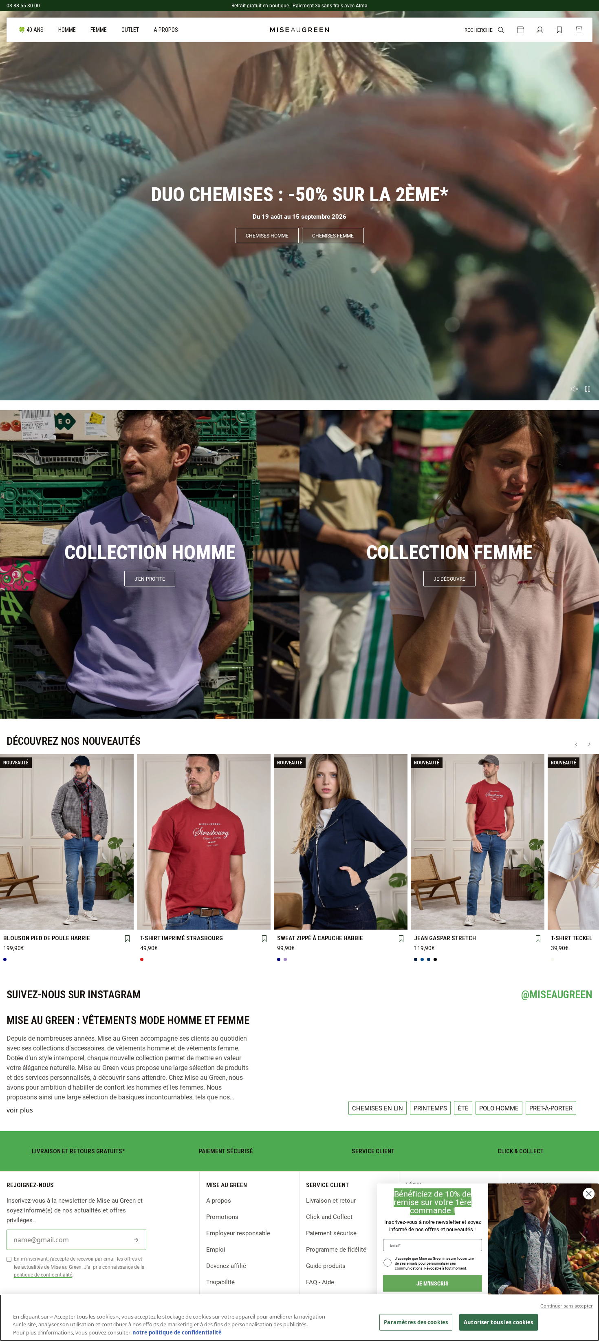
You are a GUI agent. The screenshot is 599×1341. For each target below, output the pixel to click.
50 (451, 920)
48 (426, 920)
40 (451, 907)
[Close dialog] (589, 1194)
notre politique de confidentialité (177, 1332)
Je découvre (449, 578)
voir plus (20, 1110)
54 (503, 920)
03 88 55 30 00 (23, 5)
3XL (15, 920)
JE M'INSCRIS (432, 1283)
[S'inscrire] (136, 1240)
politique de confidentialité (43, 1274)
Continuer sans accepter (566, 1306)
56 (529, 920)
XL (92, 907)
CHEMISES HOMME (267, 235)
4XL (41, 920)
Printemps (430, 1108)
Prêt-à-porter (551, 1108)
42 (477, 907)
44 (503, 907)
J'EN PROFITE (149, 578)
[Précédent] (576, 744)
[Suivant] (589, 744)
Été (463, 1108)
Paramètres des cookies (416, 1321)
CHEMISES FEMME (333, 235)
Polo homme (499, 1108)
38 (426, 907)
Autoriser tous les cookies (498, 1321)
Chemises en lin (377, 1108)
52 (477, 920)
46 (529, 907)
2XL (118, 907)
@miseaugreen (556, 994)
